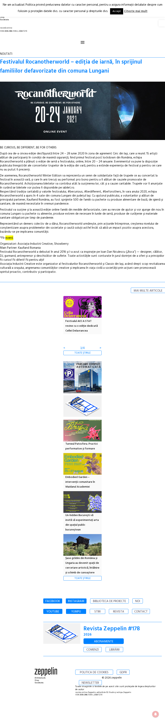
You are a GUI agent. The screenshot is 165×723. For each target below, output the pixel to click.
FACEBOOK (52, 601)
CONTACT (141, 611)
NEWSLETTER (90, 682)
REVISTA (118, 611)
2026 (88, 635)
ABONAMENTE (103, 641)
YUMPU (76, 611)
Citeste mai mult (135, 11)
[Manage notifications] (155, 714)
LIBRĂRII (114, 649)
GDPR (123, 672)
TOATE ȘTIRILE (82, 353)
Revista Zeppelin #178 (112, 628)
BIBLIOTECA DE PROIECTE (109, 601)
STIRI (97, 611)
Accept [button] (116, 11)
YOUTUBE (52, 611)
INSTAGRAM (76, 601)
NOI (137, 601)
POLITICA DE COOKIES (94, 672)
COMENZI (92, 649)
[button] (162, 23)
